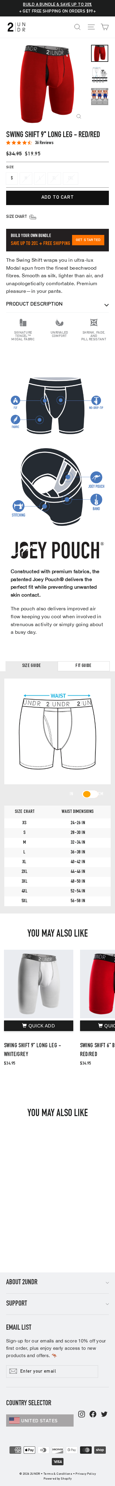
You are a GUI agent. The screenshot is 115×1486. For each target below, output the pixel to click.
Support (16, 1304)
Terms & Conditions (58, 1474)
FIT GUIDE (83, 666)
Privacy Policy (85, 1474)
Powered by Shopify (57, 1479)
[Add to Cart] (38, 1026)
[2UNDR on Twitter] (104, 1415)
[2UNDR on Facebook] (93, 1415)
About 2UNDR (21, 1282)
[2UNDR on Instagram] (81, 1415)
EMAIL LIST (18, 1328)
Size (9, 167)
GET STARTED (88, 240)
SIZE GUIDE (31, 666)
